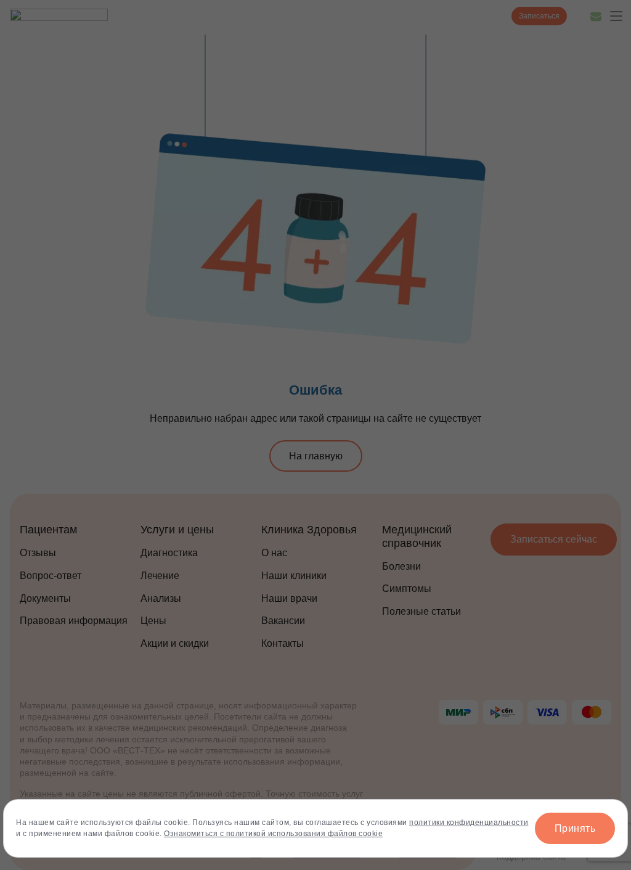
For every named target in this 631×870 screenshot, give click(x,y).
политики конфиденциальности (469, 822)
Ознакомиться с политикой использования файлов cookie (273, 833)
